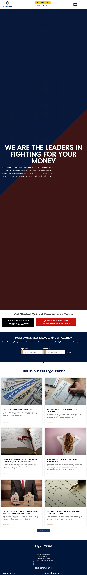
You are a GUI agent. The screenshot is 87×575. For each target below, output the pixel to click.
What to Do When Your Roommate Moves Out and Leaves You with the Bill (20, 512)
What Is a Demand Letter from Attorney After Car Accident (63, 512)
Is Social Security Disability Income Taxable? (62, 410)
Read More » (6, 422)
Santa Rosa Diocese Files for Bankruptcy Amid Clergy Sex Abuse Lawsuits (20, 460)
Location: (46, 349)
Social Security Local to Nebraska (17, 409)
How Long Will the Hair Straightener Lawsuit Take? (62, 460)
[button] (75, 4)
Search (69, 352)
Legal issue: (24, 349)
